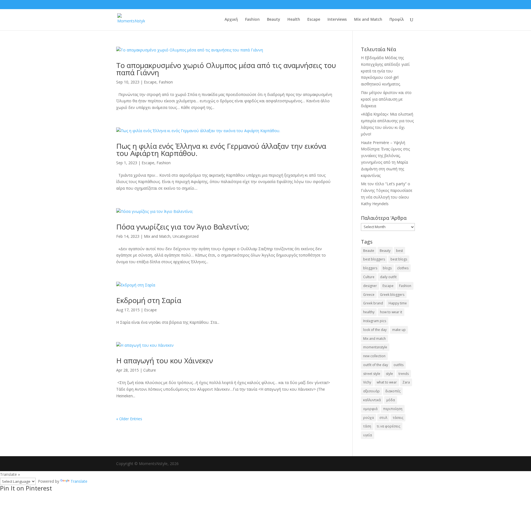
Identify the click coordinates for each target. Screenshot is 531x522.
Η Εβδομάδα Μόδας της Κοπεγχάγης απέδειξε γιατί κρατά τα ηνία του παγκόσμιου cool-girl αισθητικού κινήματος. (385, 71)
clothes (402, 268)
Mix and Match (368, 19)
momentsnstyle (375, 347)
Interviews (337, 19)
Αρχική (231, 19)
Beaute (368, 250)
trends (404, 373)
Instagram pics (374, 321)
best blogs (399, 259)
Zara (406, 382)
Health (293, 19)
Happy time (398, 303)
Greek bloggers (392, 294)
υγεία (367, 435)
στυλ (383, 417)
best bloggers (374, 259)
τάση (367, 426)
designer (370, 285)
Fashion (252, 19)
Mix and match (374, 338)
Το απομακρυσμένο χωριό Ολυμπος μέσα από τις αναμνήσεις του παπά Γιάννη (226, 68)
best (399, 250)
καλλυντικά (372, 400)
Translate (79, 481)
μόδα (390, 400)
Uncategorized (186, 236)
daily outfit (388, 277)
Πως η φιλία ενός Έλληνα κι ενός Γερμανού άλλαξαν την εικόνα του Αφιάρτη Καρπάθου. (221, 149)
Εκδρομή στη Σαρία (148, 300)
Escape (313, 19)
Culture (149, 370)
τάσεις (398, 417)
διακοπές (392, 391)
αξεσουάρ (371, 391)
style (389, 373)
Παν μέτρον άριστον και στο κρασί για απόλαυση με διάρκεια (386, 99)
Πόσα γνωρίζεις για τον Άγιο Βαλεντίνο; (182, 227)
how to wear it (391, 312)
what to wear (387, 382)
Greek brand (373, 303)
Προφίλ (396, 19)
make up (399, 329)
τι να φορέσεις (388, 426)
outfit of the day (375, 364)
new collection (374, 356)
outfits (399, 364)
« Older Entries (129, 418)
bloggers (370, 268)
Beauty (273, 19)
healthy (368, 312)
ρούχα (368, 417)
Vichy (367, 382)
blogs (387, 268)
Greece (368, 294)
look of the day (375, 329)
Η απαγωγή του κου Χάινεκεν (164, 361)
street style (371, 373)
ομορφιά (370, 408)
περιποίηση (392, 408)
